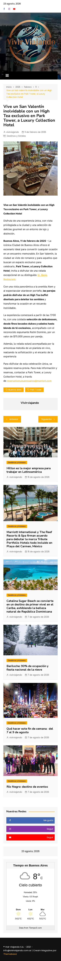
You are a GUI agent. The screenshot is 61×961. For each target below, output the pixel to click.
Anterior (13, 419)
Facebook (4, 9)
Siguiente (46, 419)
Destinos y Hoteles (16, 135)
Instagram (9, 9)
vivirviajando (12, 132)
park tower (35, 389)
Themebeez (10, 954)
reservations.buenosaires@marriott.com (29, 380)
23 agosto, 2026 (12, 3)
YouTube (14, 9)
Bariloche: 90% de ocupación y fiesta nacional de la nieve (28, 668)
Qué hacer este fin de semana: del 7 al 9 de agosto (30, 730)
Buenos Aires (14, 389)
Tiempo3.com (35, 928)
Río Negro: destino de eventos (27, 787)
